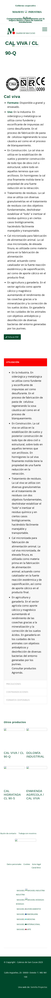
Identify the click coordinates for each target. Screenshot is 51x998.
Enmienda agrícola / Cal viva (35, 794)
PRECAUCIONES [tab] (13, 684)
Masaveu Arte (24, 929)
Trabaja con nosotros (27, 833)
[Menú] (43, 29)
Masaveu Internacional (28, 924)
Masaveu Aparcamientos (29, 909)
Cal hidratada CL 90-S (12, 794)
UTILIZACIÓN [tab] (12, 362)
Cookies (26, 864)
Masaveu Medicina (26, 919)
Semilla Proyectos (39, 987)
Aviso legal (36, 864)
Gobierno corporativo (25, 6)
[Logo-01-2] (21, 30)
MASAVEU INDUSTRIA (27, 12)
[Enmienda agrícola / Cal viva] (36, 776)
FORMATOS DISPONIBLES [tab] (18, 700)
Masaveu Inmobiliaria (27, 914)
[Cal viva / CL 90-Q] (14, 738)
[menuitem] (25, 5)
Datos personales (14, 864)
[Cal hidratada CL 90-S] (14, 776)
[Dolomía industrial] (36, 738)
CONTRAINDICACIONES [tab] (17, 692)
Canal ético (36, 867)
